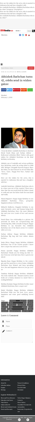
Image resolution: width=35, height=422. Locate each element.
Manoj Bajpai (21, 305)
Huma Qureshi (18, 307)
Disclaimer (20, 390)
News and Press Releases (8, 398)
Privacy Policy (21, 385)
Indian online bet (5, 405)
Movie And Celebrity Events (8, 407)
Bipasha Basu (17, 309)
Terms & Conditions (23, 383)
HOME (2, 72)
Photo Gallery (21, 402)
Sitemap (3, 390)
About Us (3, 383)
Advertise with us (5, 385)
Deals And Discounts (6, 409)
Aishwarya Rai (12, 305)
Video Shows (4, 402)
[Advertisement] (17, 33)
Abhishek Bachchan (18, 301)
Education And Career (7, 400)
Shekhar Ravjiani (15, 311)
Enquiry (3, 387)
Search (31, 68)
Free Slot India (22, 387)
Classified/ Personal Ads (24, 405)
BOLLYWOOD (10, 72)
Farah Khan (18, 303)
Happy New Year (27, 311)
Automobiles (21, 407)
